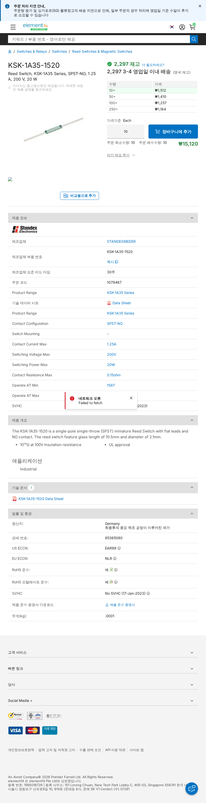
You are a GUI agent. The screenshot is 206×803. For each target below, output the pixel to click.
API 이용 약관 (115, 750)
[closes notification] (200, 6)
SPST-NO (115, 323)
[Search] (194, 39)
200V (111, 354)
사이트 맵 (137, 750)
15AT (111, 385)
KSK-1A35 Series (120, 293)
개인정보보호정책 (21, 750)
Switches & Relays (32, 51)
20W (111, 364)
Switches (59, 51)
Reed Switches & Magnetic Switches (102, 51)
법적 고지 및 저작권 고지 (56, 750)
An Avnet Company (23, 777)
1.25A (111, 344)
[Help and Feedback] (191, 788)
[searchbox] (99, 39)
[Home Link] (45, 27)
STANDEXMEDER (121, 241)
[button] (13, 27)
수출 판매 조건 (90, 750)
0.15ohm (114, 375)
